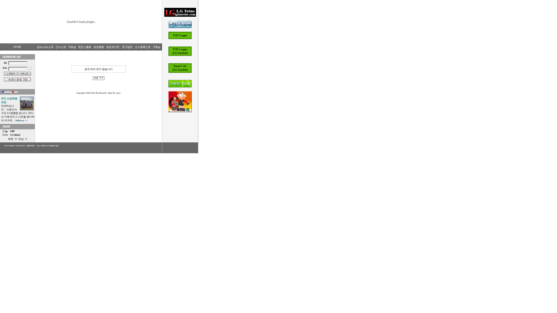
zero (118, 93)
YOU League (180, 35)
